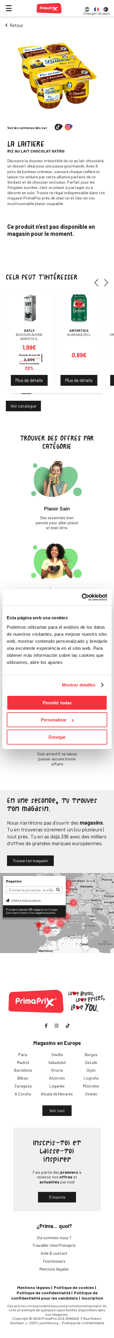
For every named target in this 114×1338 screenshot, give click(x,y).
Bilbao (22, 1077)
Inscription (92, 1297)
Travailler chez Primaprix (54, 1245)
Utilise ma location (26, 900)
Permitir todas (57, 702)
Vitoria (57, 1070)
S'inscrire (57, 1197)
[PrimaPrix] (49, 8)
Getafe (91, 1062)
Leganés (57, 1085)
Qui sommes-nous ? (54, 1237)
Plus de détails (29, 380)
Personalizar (54, 719)
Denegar (57, 737)
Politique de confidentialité (43, 1292)
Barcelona (23, 1070)
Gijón (91, 1070)
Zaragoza (23, 1085)
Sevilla (57, 1054)
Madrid (23, 1062)
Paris (22, 1054)
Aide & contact (54, 1253)
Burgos (91, 1054)
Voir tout (57, 1110)
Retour (16, 25)
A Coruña (23, 1093)
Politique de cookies (74, 1287)
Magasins (14, 881)
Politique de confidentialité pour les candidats (54, 1295)
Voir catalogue (23, 405)
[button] (98, 282)
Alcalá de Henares (57, 1093)
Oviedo (91, 1093)
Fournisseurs (54, 1261)
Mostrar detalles (79, 684)
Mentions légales (54, 1268)
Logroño (91, 1077)
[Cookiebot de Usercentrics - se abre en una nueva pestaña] (82, 597)
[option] (87, 8)
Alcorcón (57, 1077)
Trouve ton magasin (30, 860)
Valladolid (56, 1062)
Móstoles (91, 1085)
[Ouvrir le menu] (8, 8)
